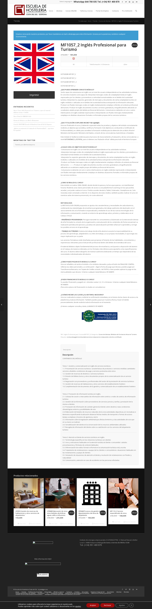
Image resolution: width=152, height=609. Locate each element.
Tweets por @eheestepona (25, 145)
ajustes (78, 606)
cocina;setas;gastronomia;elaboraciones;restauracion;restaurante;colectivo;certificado (94, 337)
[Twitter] (126, 2)
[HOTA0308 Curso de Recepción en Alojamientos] (150, 304)
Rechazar (107, 605)
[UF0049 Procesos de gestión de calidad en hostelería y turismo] (2, 304)
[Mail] (136, 2)
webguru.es (44, 589)
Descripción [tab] (73, 349)
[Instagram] (129, 2)
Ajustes (122, 605)
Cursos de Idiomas (105, 21)
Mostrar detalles (35, 523)
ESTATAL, (79, 139)
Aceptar (93, 605)
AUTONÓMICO (69, 139)
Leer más (22, 523)
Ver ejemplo (95, 123)
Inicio (89, 21)
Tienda (17, 21)
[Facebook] (122, 2)
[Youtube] (133, 2)
